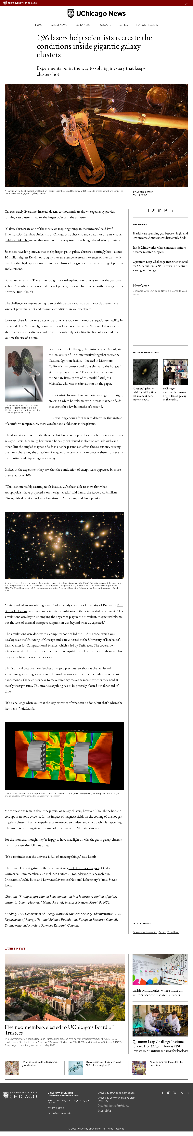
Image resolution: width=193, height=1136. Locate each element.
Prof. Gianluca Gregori (84, 868)
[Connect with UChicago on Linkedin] (181, 1093)
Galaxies (162, 932)
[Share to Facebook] (148, 210)
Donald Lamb (173, 932)
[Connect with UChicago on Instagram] (169, 1093)
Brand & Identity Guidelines (113, 1105)
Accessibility (104, 1110)
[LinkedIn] (159, 210)
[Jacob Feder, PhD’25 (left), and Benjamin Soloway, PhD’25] (160, 1020)
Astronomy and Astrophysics (145, 932)
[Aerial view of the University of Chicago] (65, 987)
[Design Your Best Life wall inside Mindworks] (160, 969)
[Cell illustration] (76, 1068)
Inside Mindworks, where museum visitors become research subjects (159, 249)
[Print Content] (171, 210)
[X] (153, 210)
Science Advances (76, 902)
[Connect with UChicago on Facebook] (163, 1093)
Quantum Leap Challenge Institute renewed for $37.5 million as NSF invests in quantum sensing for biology (160, 265)
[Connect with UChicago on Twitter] (175, 1093)
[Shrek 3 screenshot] (139, 1068)
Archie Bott (28, 879)
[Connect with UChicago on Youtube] (187, 1093)
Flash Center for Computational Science (31, 645)
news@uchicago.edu (59, 1113)
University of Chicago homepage (116, 1093)
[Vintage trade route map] (12, 1068)
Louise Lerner (144, 191)
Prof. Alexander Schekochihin (89, 873)
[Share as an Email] (165, 210)
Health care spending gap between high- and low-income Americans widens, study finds (160, 235)
